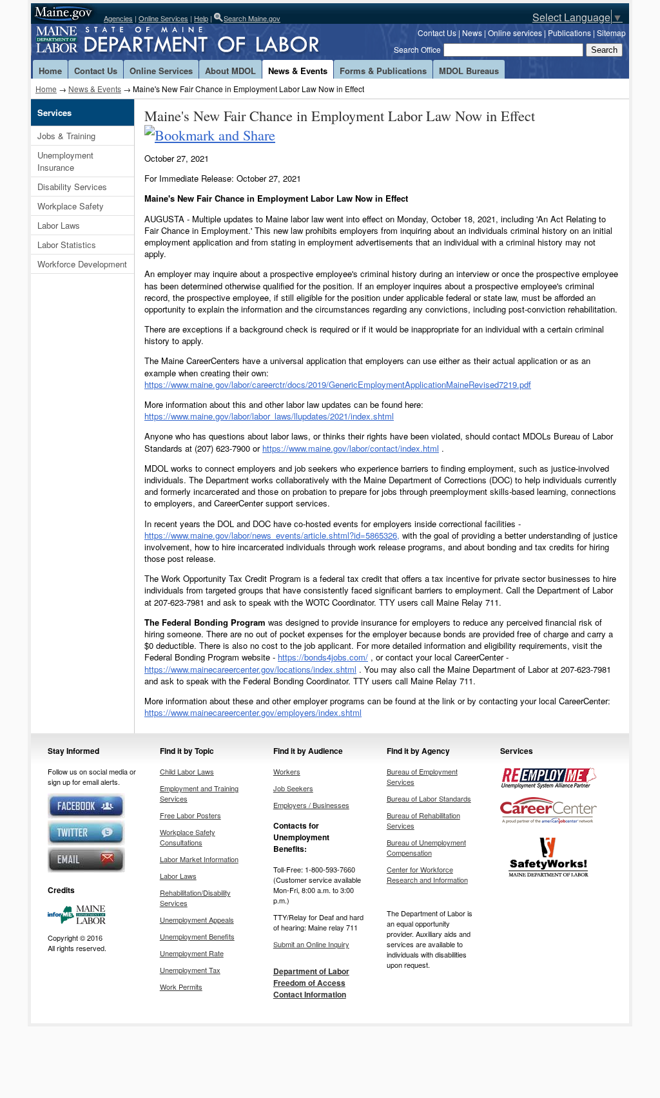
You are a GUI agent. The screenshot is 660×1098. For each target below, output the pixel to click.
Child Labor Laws (187, 771)
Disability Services (72, 186)
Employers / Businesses (311, 805)
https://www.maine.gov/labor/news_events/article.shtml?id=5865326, (272, 535)
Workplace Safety (70, 206)
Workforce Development (82, 264)
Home (50, 70)
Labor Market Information (199, 859)
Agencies (118, 18)
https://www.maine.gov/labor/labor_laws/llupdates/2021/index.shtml (269, 416)
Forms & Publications (383, 70)
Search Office (417, 49)
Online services (515, 32)
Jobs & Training (66, 136)
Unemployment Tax (190, 970)
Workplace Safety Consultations (187, 837)
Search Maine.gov (252, 18)
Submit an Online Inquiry (311, 944)
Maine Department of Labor (198, 42)
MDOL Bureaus (469, 70)
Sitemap (611, 32)
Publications (569, 32)
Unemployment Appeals (197, 919)
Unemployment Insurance (65, 161)
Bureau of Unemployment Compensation (426, 847)
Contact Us (437, 32)
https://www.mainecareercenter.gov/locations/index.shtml (250, 669)
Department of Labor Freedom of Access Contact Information (311, 982)
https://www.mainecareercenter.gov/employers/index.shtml (253, 712)
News (472, 32)
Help (201, 18)
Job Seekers (293, 788)
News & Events (297, 70)
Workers (286, 771)
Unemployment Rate (192, 953)
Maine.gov (64, 13)
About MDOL (230, 70)
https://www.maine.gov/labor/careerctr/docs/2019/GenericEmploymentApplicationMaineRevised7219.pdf (337, 384)
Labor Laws (58, 225)
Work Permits (181, 986)
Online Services (163, 18)
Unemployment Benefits (197, 936)
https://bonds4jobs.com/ (323, 657)
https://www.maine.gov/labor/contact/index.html (350, 448)
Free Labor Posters (190, 815)
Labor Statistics (66, 244)
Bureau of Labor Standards (429, 798)
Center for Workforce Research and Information (427, 874)
